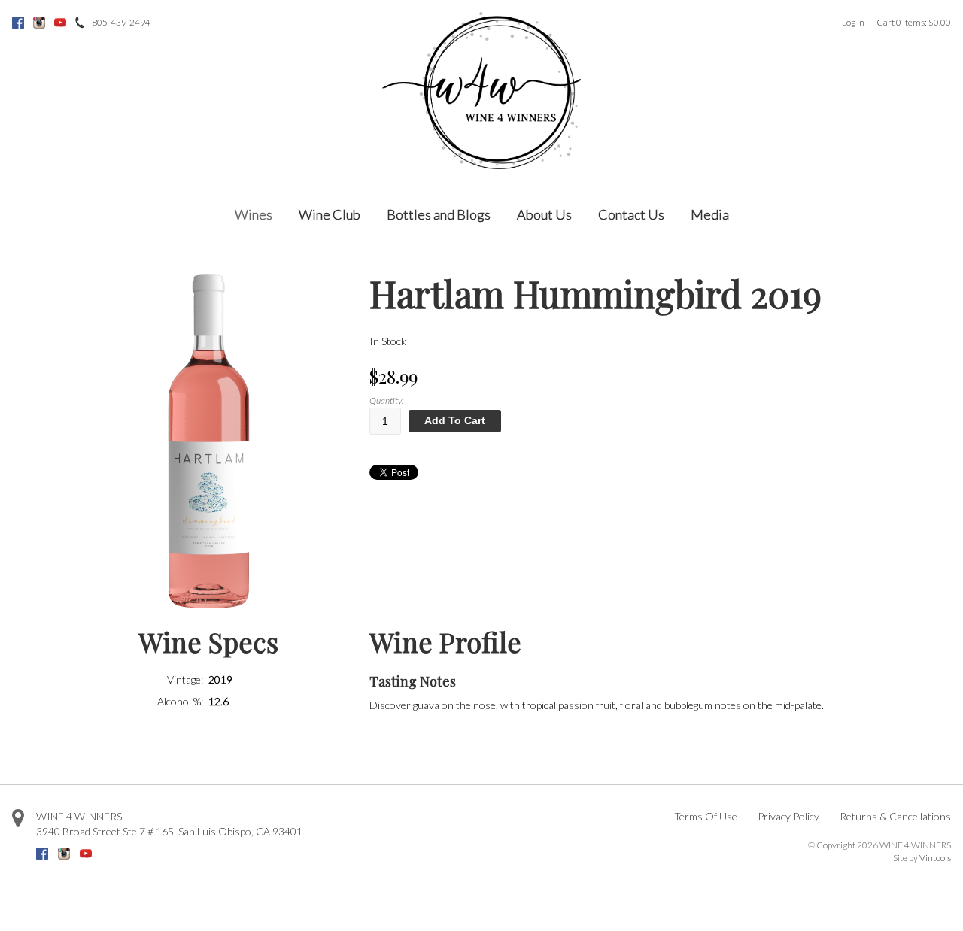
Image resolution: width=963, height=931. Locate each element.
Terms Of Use (705, 816)
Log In (853, 22)
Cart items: (913, 22)
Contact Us (631, 214)
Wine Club (329, 214)
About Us (544, 214)
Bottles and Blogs (439, 214)
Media (710, 214)
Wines (253, 214)
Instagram (39, 23)
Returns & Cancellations (895, 816)
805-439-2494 (121, 22)
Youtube (60, 23)
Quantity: (386, 400)
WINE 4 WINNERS (79, 816)
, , (169, 831)
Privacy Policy (788, 816)
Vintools (935, 857)
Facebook (18, 23)
